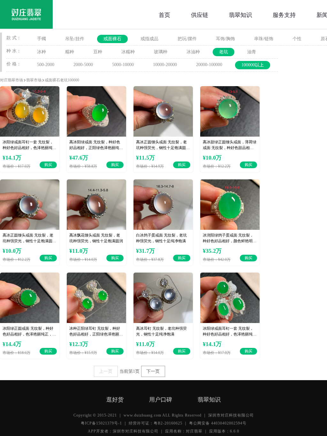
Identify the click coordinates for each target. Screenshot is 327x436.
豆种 (97, 51)
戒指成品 (149, 38)
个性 (297, 38)
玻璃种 (160, 51)
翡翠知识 (240, 14)
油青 (251, 51)
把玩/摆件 (187, 38)
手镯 (41, 38)
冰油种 (193, 51)
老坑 (223, 51)
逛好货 (115, 398)
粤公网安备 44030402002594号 (218, 423)
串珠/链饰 (263, 38)
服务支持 (284, 14)
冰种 (41, 51)
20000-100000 (209, 64)
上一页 (105, 371)
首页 (164, 14)
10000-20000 (165, 64)
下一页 (153, 371)
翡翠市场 (34, 80)
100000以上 (252, 65)
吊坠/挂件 (74, 38)
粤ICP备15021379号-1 (101, 423)
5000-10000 (123, 64)
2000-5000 (83, 64)
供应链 (199, 14)
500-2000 (45, 64)
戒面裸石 (112, 38)
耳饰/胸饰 (225, 38)
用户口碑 (160, 398)
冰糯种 (128, 51)
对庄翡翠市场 (11, 80)
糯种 (69, 51)
